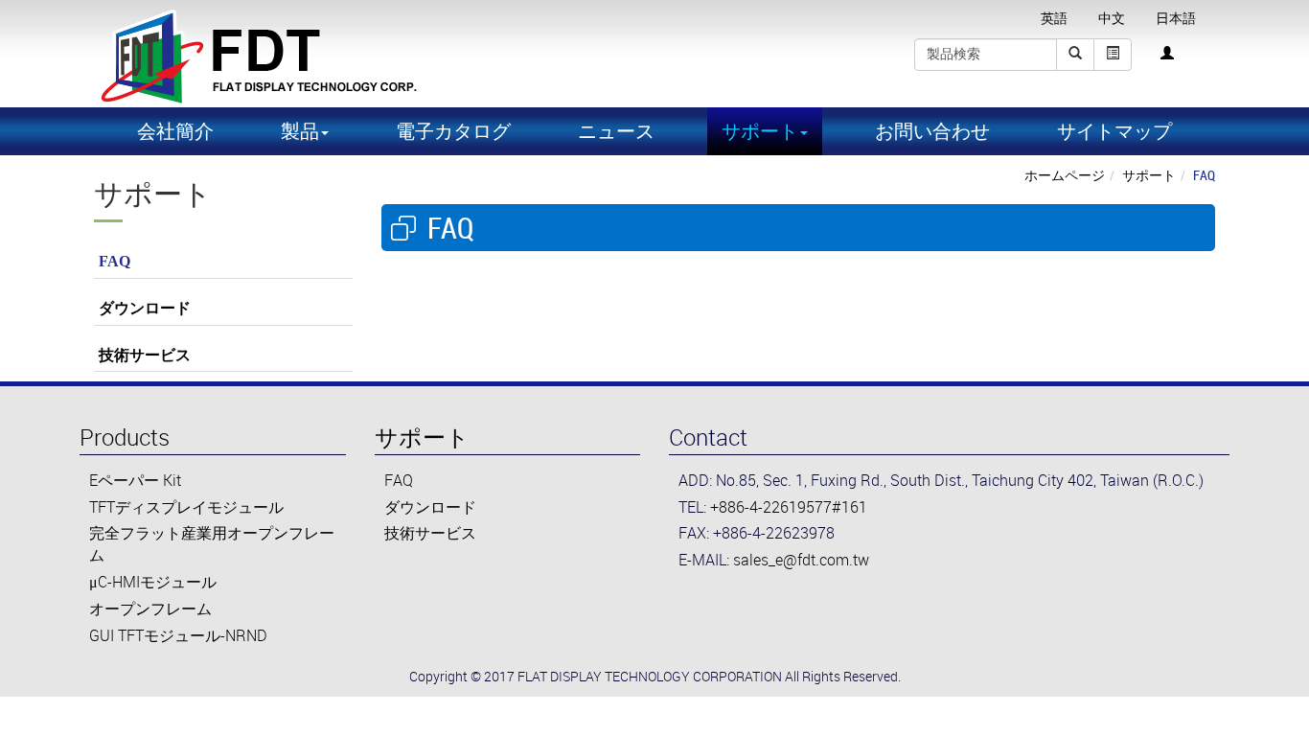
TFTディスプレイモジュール (186, 507)
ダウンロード (145, 308)
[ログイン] (1167, 54)
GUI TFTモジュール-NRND (178, 635)
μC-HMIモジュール (153, 581)
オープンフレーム (150, 608)
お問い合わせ (932, 131)
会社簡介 (175, 131)
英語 (1054, 19)
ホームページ (1064, 175)
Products (125, 437)
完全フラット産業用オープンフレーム (211, 543)
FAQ (114, 261)
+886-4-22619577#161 (788, 507)
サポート (1149, 175)
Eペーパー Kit (135, 480)
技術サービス (145, 355)
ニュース (616, 131)
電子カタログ (453, 131)
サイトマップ (1114, 131)
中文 (1111, 19)
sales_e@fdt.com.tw (801, 559)
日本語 (1176, 19)
